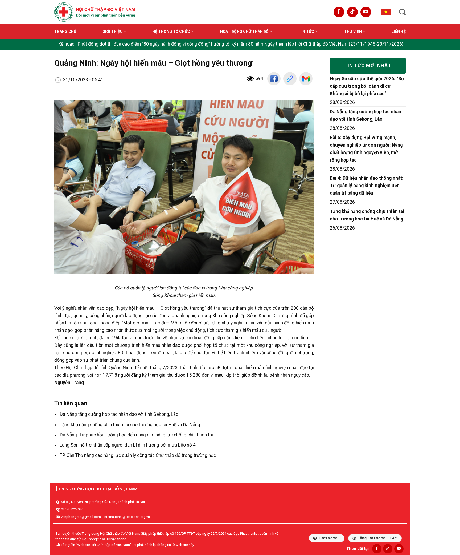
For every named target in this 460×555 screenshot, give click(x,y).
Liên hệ (399, 31)
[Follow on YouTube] (365, 12)
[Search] (402, 12)
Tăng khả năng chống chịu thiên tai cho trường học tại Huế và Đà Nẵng (130, 424)
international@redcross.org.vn (127, 517)
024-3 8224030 (72, 509)
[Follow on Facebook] (339, 12)
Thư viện (353, 31)
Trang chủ (65, 31)
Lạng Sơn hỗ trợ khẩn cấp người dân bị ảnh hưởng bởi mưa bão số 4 (128, 445)
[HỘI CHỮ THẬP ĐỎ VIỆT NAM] (94, 11)
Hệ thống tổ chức (171, 31)
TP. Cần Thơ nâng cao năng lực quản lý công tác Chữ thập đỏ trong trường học (138, 455)
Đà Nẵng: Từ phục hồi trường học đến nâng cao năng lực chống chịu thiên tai (136, 434)
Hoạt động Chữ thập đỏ (244, 31)
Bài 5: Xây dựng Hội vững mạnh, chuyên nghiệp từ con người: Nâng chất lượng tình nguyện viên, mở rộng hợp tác (366, 149)
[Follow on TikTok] (352, 12)
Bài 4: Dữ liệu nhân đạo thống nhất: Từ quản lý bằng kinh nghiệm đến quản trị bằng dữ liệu (367, 185)
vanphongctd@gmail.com (81, 517)
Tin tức (306, 31)
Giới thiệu (112, 31)
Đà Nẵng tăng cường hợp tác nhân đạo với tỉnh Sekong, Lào (119, 414)
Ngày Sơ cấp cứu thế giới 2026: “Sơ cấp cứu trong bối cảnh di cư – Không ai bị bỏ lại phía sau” (367, 86)
